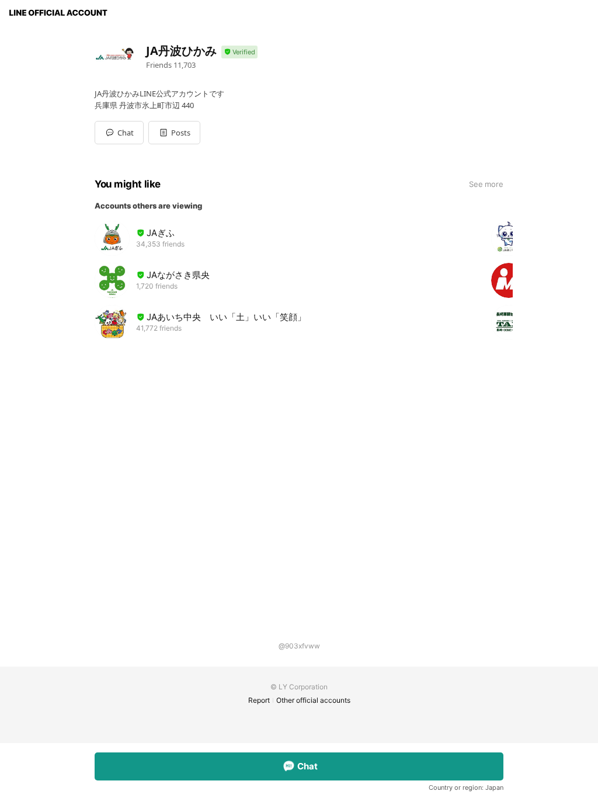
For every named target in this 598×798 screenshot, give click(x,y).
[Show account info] (239, 52)
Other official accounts (313, 700)
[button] (174, 132)
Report (259, 700)
